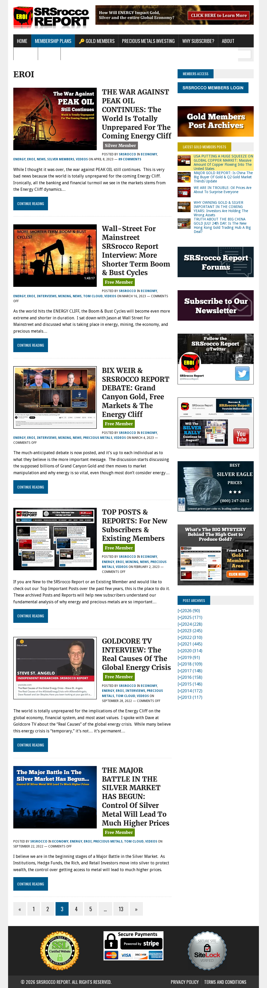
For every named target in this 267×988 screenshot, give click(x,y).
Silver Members (60, 159)
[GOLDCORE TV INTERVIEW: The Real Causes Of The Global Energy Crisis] (55, 695)
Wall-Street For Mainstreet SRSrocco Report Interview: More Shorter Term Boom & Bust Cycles (136, 250)
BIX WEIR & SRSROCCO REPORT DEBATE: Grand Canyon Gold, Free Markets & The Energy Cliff (135, 392)
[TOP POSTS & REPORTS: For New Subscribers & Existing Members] (55, 566)
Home (22, 40)
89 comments (129, 159)
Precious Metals (97, 438)
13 (121, 909)
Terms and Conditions (225, 981)
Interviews (47, 296)
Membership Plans (53, 40)
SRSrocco (127, 154)
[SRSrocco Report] (51, 17)
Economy (149, 154)
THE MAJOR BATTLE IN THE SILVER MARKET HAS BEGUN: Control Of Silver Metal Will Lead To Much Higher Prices (135, 796)
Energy (19, 159)
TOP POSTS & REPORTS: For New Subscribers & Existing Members (134, 525)
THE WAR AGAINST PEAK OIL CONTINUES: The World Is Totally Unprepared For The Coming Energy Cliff (136, 114)
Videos (82, 159)
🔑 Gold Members (96, 40)
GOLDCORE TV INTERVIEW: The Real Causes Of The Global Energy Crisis (136, 654)
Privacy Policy (185, 981)
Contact (25, 53)
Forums (49, 53)
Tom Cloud (93, 296)
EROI (31, 159)
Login (69, 53)
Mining (64, 296)
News (41, 159)
